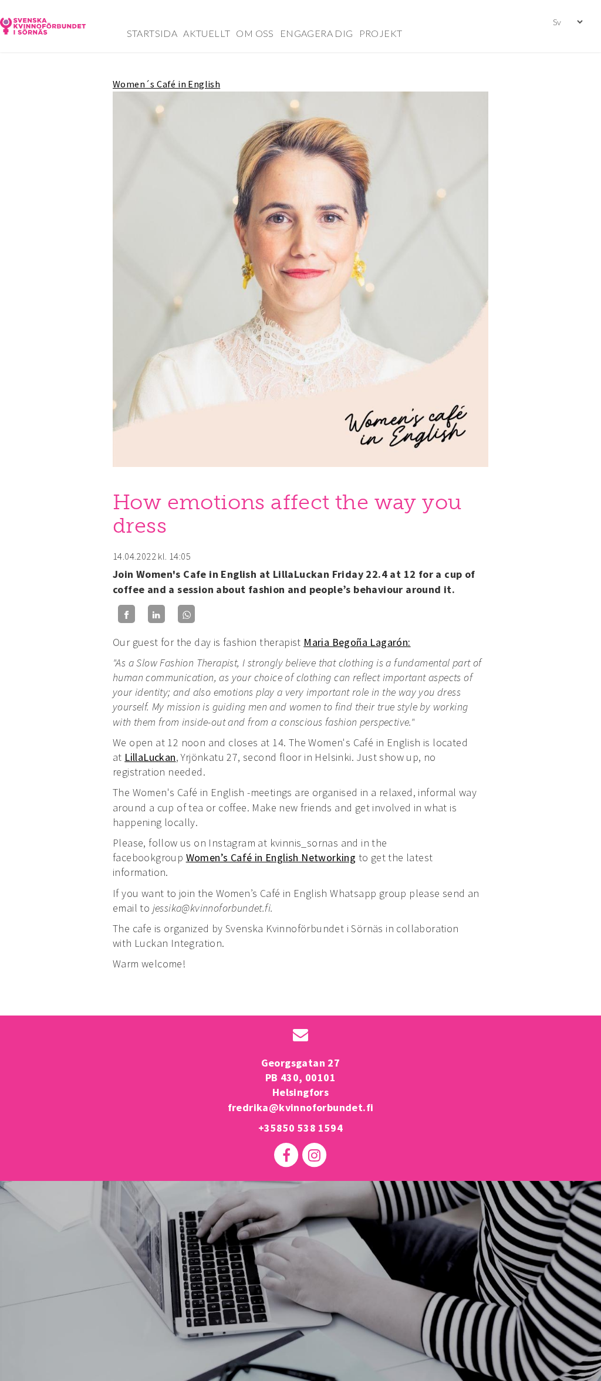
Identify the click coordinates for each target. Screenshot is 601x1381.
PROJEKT (381, 33)
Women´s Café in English (166, 84)
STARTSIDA (152, 33)
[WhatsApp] (186, 614)
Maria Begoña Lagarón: (356, 642)
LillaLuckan (149, 757)
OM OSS (255, 33)
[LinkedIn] (156, 614)
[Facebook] (126, 614)
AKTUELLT (206, 33)
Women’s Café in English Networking (271, 857)
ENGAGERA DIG (316, 33)
